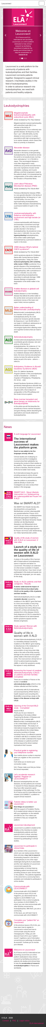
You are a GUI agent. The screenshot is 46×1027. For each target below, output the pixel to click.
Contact (5, 1020)
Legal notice (24, 1020)
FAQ (14, 1020)
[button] (6, 35)
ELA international (37, 1023)
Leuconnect (6, 3)
